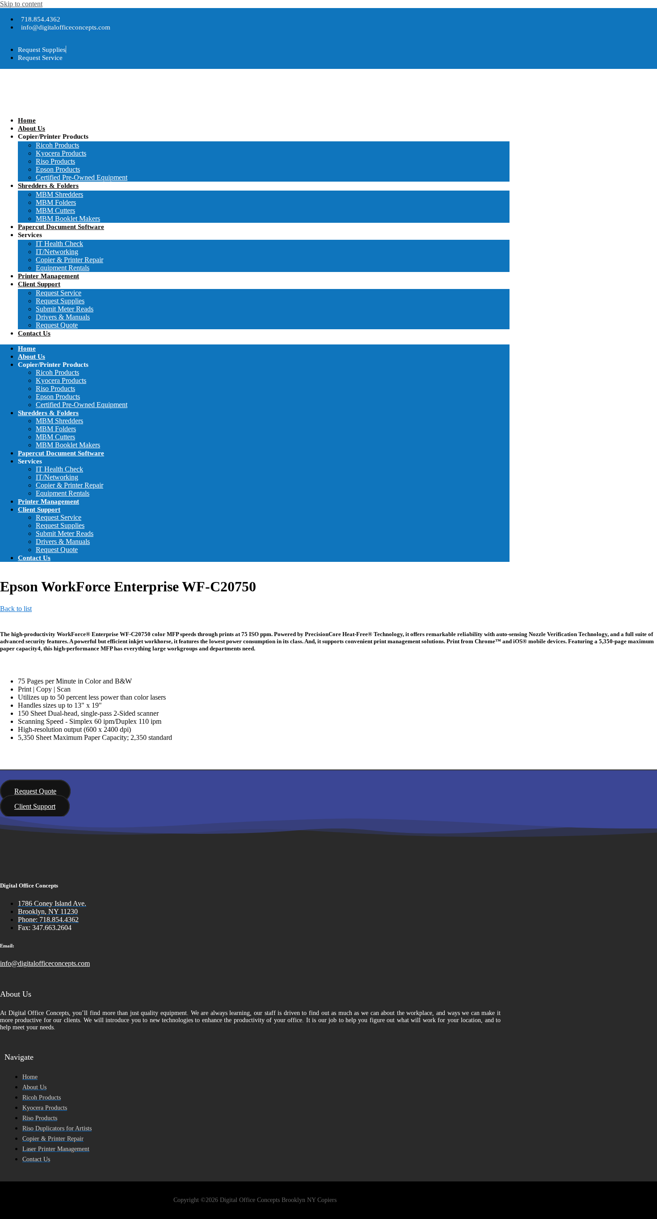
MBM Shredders (59, 194)
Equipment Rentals (62, 268)
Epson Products (58, 169)
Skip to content (21, 4)
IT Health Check (59, 243)
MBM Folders (56, 202)
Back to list (16, 608)
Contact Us (34, 333)
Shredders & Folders (48, 185)
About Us (31, 128)
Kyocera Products (61, 153)
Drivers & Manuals (63, 317)
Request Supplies (60, 301)
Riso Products (55, 161)
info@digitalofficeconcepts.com (45, 963)
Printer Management (48, 276)
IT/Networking (57, 251)
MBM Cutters (55, 210)
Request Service (58, 293)
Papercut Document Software (61, 226)
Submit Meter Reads (64, 309)
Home (27, 120)
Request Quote (57, 325)
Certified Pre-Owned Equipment (81, 177)
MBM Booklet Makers (68, 218)
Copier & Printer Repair (69, 259)
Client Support (39, 284)
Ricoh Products (57, 145)
